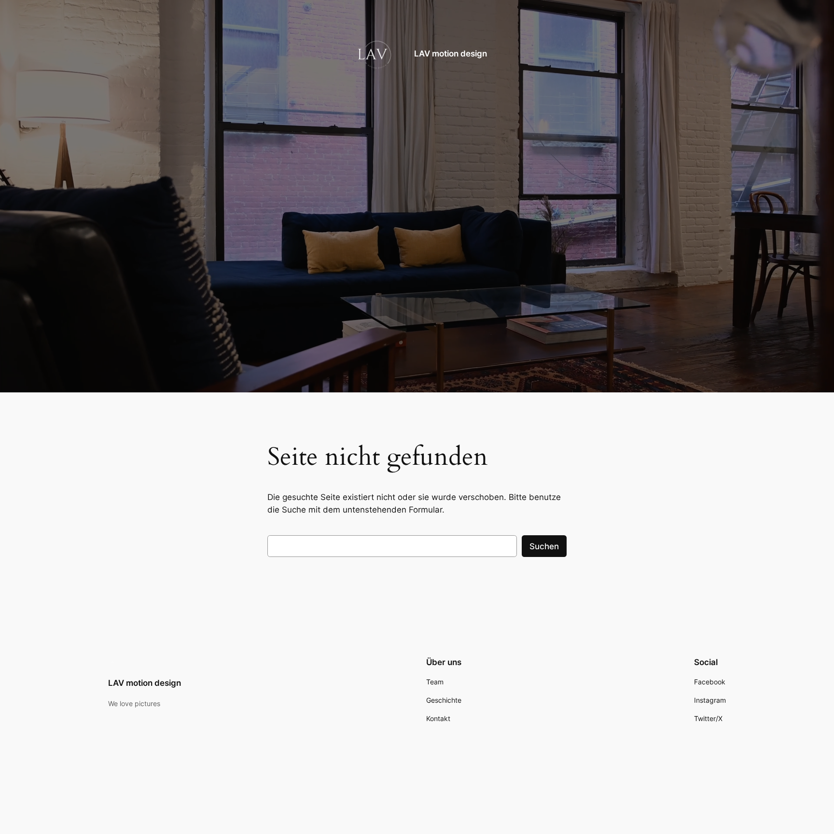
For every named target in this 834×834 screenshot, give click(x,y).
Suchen (544, 546)
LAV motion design (450, 53)
